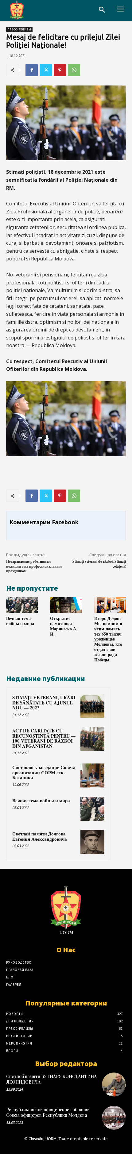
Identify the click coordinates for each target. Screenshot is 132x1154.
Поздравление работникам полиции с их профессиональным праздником (34, 566)
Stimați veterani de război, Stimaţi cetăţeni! (99, 564)
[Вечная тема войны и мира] (22, 605)
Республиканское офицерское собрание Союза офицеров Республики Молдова (48, 1112)
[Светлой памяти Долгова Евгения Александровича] (92, 842)
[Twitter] (46, 70)
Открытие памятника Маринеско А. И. (63, 626)
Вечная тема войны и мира (20, 621)
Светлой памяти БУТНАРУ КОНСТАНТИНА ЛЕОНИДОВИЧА (51, 1079)
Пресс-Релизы (19, 29)
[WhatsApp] (74, 70)
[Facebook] (31, 70)
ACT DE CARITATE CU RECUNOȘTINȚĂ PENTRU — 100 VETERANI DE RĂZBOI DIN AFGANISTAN (44, 738)
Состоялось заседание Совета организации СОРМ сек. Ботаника (44, 772)
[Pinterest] (60, 70)
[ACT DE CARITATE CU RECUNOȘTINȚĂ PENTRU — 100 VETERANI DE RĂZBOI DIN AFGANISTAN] (92, 739)
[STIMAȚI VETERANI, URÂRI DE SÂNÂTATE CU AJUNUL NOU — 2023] (92, 706)
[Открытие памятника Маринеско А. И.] (66, 605)
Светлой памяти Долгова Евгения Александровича (39, 836)
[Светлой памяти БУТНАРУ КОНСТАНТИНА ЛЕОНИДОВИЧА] (114, 1084)
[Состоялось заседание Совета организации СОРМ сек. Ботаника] (92, 775)
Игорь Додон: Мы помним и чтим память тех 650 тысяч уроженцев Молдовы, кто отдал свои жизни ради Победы (108, 639)
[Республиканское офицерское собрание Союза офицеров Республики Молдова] (114, 1118)
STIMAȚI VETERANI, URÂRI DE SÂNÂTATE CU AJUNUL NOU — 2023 (44, 702)
